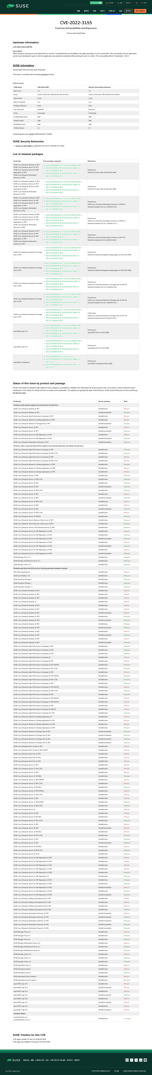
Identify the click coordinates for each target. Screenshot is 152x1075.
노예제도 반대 (39, 1060)
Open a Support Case (14, 1071)
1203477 (32, 134)
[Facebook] (131, 1060)
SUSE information (23, 65)
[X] (136, 1060)
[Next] (83, 33)
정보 (47, 1060)
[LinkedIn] (140, 1060)
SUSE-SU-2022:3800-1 (24, 146)
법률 (32, 1060)
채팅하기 (77, 1060)
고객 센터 (111, 3)
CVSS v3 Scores (18, 83)
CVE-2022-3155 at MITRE (22, 47)
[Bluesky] (145, 1060)
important (44, 74)
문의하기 (128, 11)
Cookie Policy (142, 1071)
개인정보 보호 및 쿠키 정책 (129, 1071)
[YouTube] (127, 1060)
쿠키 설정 (116, 1071)
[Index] (77, 33)
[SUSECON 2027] (96, 2)
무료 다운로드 (140, 11)
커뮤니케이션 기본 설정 (57, 1060)
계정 (121, 3)
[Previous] (70, 33)
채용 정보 (26, 1060)
